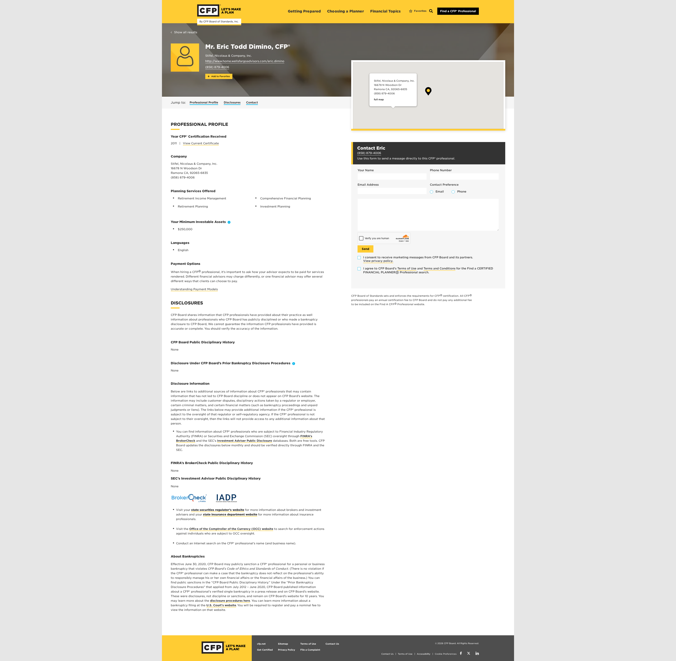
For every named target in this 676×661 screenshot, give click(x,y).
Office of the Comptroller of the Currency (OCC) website (231, 529)
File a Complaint (310, 650)
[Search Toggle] (431, 11)
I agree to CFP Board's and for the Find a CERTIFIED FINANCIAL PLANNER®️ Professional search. (428, 270)
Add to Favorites (220, 76)
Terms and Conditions (439, 268)
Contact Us (387, 654)
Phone (461, 191)
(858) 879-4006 (217, 67)
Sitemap (283, 644)
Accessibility (423, 654)
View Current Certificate (201, 143)
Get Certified (265, 650)
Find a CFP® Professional (458, 11)
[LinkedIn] (477, 654)
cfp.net (261, 644)
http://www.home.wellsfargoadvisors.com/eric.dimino (244, 61)
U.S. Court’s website (221, 605)
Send (365, 249)
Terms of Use (406, 268)
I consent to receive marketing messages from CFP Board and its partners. (418, 259)
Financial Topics (385, 11)
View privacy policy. (378, 261)
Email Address (368, 184)
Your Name (366, 170)
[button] (428, 91)
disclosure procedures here (230, 600)
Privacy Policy (286, 650)
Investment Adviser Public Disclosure (244, 440)
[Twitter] (468, 654)
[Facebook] (461, 654)
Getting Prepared (304, 11)
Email (440, 191)
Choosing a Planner (345, 11)
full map (379, 99)
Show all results (185, 32)
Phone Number (441, 170)
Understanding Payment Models (194, 289)
